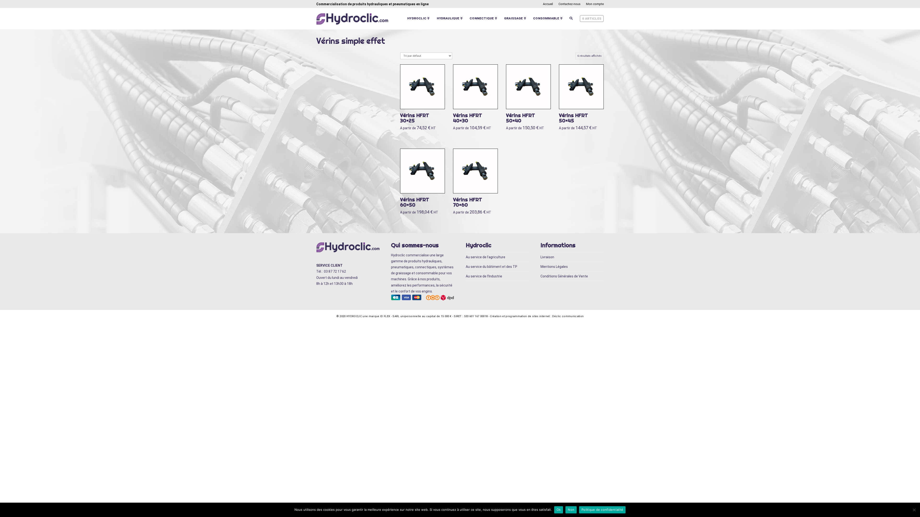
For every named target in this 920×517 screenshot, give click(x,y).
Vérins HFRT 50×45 (573, 118)
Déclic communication (568, 316)
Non (571, 509)
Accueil (548, 4)
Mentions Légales (554, 267)
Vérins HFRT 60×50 (414, 202)
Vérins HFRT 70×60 (467, 202)
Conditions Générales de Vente (564, 276)
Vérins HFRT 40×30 (467, 118)
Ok (559, 509)
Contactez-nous (569, 4)
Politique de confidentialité (602, 509)
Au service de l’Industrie (484, 276)
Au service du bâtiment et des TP (491, 267)
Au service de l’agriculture (485, 257)
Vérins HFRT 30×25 (414, 118)
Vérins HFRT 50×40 (520, 118)
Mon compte (595, 4)
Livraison (547, 257)
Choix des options (424, 100)
